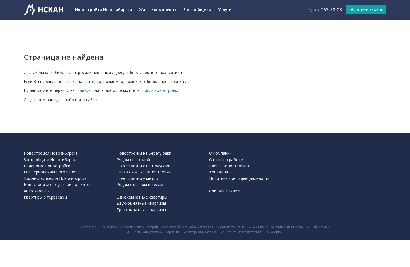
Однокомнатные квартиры (142, 197)
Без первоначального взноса (51, 172)
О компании (220, 153)
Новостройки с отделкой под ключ (57, 184)
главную (83, 90)
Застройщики (197, 9)
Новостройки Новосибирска (103, 9)
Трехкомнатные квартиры (141, 209)
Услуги (224, 9)
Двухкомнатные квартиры (141, 203)
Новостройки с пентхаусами (143, 165)
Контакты (218, 172)
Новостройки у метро (137, 178)
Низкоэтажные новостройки (144, 172)
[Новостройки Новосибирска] (45, 10)
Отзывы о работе (226, 159)
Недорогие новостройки (47, 165)
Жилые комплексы (157, 9)
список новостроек (159, 90)
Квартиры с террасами (45, 197)
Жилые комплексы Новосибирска (55, 178)
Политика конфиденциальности (239, 178)
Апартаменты (37, 191)
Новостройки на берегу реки (144, 153)
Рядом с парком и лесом (140, 184)
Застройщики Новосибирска (51, 159)
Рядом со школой (133, 159)
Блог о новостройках (229, 165)
